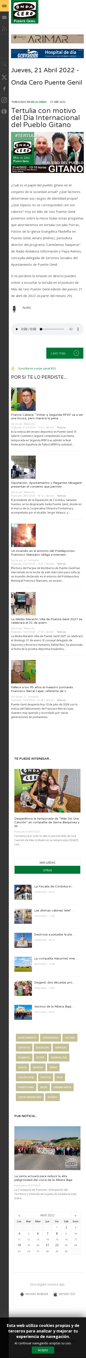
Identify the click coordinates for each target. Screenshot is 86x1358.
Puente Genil (26, 1087)
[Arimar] (47, 42)
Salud (43, 1087)
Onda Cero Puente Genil (24, 12)
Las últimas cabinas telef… (53, 910)
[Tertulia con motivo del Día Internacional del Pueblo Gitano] (47, 152)
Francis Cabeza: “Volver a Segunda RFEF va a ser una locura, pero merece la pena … (47, 416)
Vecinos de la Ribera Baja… (54, 1006)
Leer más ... (60, 353)
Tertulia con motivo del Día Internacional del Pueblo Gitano (45, 118)
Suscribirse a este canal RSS (37, 368)
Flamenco (24, 1057)
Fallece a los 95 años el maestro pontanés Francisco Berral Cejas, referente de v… (42, 689)
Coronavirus (51, 1037)
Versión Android (36, 1294)
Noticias (61, 427)
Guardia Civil (59, 1057)
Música (22, 1067)
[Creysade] (47, 57)
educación (42, 1047)
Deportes (24, 1047)
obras (53, 1067)
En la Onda (39, 102)
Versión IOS (67, 1294)
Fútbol (40, 1057)
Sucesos (52, 1097)
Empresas (61, 1047)
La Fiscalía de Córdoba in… (54, 886)
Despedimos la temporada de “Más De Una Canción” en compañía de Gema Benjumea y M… (47, 822)
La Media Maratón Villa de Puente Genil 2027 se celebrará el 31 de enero (46, 621)
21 (47, 1245)
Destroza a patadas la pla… (54, 934)
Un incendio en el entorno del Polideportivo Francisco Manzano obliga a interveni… (43, 553)
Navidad (38, 1067)
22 (57, 1245)
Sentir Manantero (29, 1097)
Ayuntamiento (27, 1037)
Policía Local (26, 1077)
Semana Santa (62, 1087)
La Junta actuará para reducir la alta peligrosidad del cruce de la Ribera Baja (43, 1178)
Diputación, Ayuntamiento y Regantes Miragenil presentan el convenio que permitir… (46, 484)
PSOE (60, 1077)
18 (19, 1245)
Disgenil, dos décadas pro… (54, 982)
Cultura (70, 1037)
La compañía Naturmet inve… (56, 958)
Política (46, 1077)
